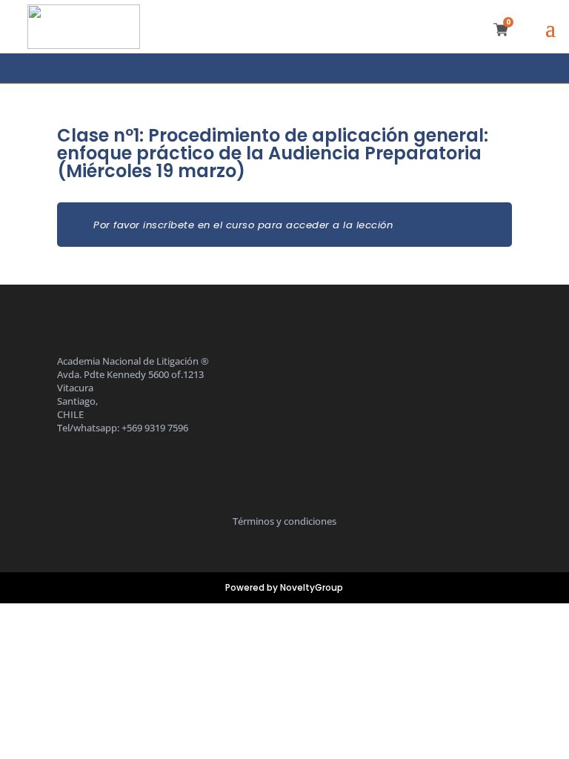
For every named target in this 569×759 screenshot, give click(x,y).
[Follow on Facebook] (239, 68)
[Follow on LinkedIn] (298, 68)
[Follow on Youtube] (330, 68)
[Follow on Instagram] (269, 68)
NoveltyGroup (311, 587)
